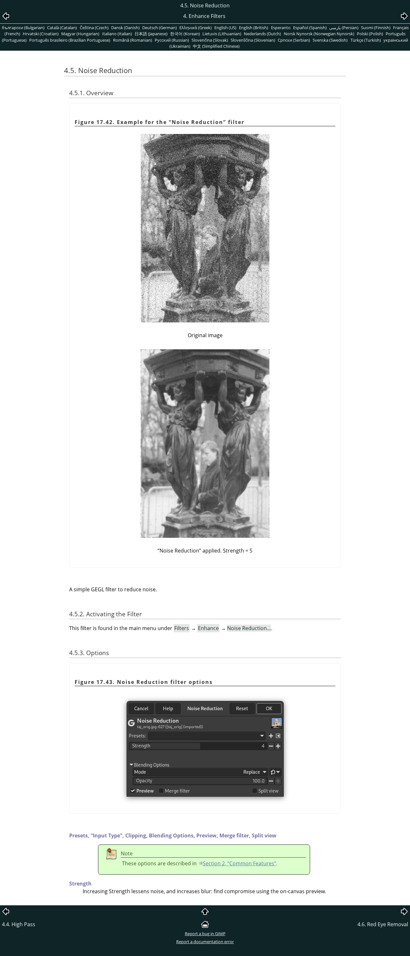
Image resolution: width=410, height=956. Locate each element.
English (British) (253, 27)
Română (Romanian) (132, 40)
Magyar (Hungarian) (80, 34)
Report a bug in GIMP (205, 933)
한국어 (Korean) (185, 34)
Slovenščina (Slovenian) (253, 40)
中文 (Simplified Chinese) (216, 46)
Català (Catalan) (62, 27)
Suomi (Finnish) (375, 27)
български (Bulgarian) (23, 27)
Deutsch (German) (159, 27)
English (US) (225, 27)
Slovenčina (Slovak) (210, 40)
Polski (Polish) (370, 34)
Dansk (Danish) (125, 27)
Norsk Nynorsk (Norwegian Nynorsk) (319, 34)
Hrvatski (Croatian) (41, 34)
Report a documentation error (205, 941)
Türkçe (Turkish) (365, 40)
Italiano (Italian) (117, 34)
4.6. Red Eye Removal (382, 924)
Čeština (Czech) (94, 27)
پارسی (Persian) (343, 27)
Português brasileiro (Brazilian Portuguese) (69, 40)
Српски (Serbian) (294, 40)
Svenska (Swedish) (330, 40)
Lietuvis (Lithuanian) (221, 34)
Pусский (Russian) (172, 40)
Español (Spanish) (310, 27)
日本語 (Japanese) (151, 34)
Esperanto (281, 27)
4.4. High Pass (18, 924)
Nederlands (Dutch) (262, 34)
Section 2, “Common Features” (239, 863)
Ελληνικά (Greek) (195, 27)
